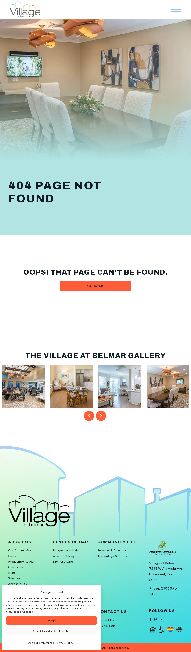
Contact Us (106, 620)
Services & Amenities (113, 550)
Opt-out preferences (41, 642)
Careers (14, 556)
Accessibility (17, 583)
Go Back (95, 285)
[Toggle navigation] (176, 9)
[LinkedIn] (161, 619)
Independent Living (67, 550)
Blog (11, 572)
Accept (51, 620)
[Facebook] (150, 619)
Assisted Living (64, 556)
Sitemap (14, 578)
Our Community (19, 550)
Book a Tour (106, 625)
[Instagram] (155, 619)
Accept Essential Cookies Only (52, 630)
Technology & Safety (112, 556)
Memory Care (63, 561)
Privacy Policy (64, 642)
